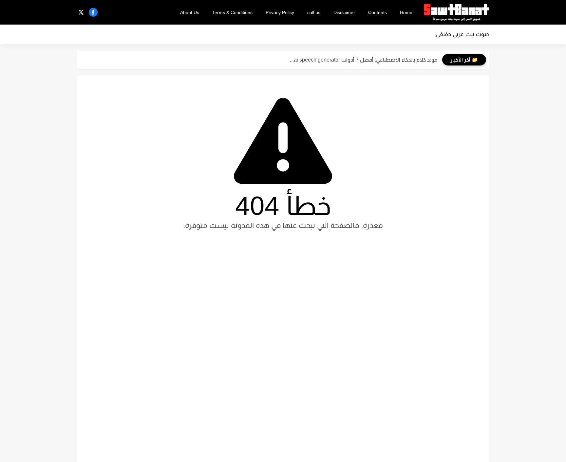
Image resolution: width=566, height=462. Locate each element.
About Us (189, 12)
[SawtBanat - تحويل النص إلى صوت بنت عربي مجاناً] (456, 12)
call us (313, 12)
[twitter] (81, 12)
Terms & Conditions (232, 12)
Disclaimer (344, 12)
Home (406, 12)
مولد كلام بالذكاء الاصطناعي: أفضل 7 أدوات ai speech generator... (363, 60)
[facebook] (93, 12)
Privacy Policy (280, 12)
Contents (377, 12)
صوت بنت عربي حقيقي (462, 34)
